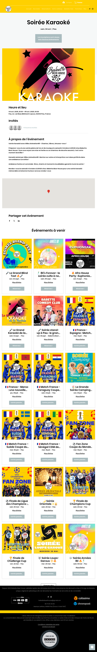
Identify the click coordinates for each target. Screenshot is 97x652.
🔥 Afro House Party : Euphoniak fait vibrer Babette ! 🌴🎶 (80, 274)
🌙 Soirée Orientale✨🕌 (48, 502)
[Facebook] (90, 9)
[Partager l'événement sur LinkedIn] (19, 221)
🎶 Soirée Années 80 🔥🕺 (80, 559)
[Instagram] (93, 9)
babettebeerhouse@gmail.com (50, 600)
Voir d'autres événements (48, 39)
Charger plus (48, 585)
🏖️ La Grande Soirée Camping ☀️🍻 (80, 388)
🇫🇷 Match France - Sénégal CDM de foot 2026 (48, 445)
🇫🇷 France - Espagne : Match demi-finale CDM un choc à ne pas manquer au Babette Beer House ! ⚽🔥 (80, 332)
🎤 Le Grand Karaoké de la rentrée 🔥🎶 (16, 332)
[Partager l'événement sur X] (14, 221)
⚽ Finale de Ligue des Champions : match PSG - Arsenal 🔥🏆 (17, 502)
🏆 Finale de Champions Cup (80, 502)
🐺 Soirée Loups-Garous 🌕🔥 (48, 559)
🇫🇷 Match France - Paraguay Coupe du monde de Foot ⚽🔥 (48, 388)
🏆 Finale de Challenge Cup (16, 559)
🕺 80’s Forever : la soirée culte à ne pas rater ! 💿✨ (48, 274)
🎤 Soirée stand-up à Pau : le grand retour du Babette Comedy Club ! (48, 332)
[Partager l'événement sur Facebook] (9, 221)
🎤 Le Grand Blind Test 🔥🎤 (17, 274)
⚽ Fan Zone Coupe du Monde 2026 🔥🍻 (80, 445)
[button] (79, 2)
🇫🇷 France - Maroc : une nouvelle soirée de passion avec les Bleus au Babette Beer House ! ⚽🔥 (16, 388)
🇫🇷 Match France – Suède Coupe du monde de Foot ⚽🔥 (16, 445)
